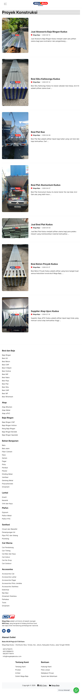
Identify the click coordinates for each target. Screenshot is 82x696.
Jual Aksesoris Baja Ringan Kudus (49, 31)
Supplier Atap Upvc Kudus (45, 311)
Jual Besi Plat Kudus (42, 224)
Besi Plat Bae (38, 132)
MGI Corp (43, 685)
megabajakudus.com (14, 656)
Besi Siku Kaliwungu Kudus (45, 79)
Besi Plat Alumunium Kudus (45, 185)
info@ (5, 656)
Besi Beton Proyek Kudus (44, 264)
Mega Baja (55, 685)
